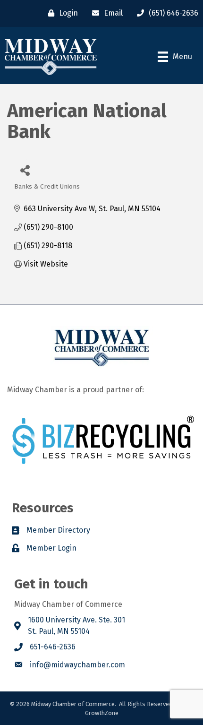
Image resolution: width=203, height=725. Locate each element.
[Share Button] (24, 170)
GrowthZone (101, 712)
